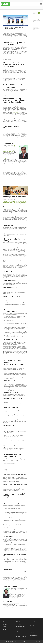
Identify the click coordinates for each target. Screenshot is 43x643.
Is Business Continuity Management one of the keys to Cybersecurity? (14, 27)
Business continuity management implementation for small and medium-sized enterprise (36, 24)
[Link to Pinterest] (38, 641)
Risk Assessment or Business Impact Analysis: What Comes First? (36, 20)
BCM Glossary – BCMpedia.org (21, 636)
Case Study (18, 633)
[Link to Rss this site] (39, 641)
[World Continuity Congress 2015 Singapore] (15, 20)
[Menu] (40, 4)
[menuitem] (38, 4)
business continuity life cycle (16, 112)
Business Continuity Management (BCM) (11, 150)
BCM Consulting (18, 623)
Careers (4, 627)
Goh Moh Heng (14, 199)
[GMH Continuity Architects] (5, 4)
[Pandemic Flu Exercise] (15, 190)
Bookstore (17, 634)
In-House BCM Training (19, 624)
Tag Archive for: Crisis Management (10, 8)
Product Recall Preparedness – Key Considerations (36, 31)
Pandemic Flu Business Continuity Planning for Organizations (14, 197)
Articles (9, 199)
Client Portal (4, 629)
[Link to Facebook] (36, 641)
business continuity (24, 32)
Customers (4, 626)
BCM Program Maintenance (20, 626)
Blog (3, 631)
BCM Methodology (5, 624)
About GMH (4, 623)
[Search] (38, 4)
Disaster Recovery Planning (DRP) (8, 151)
